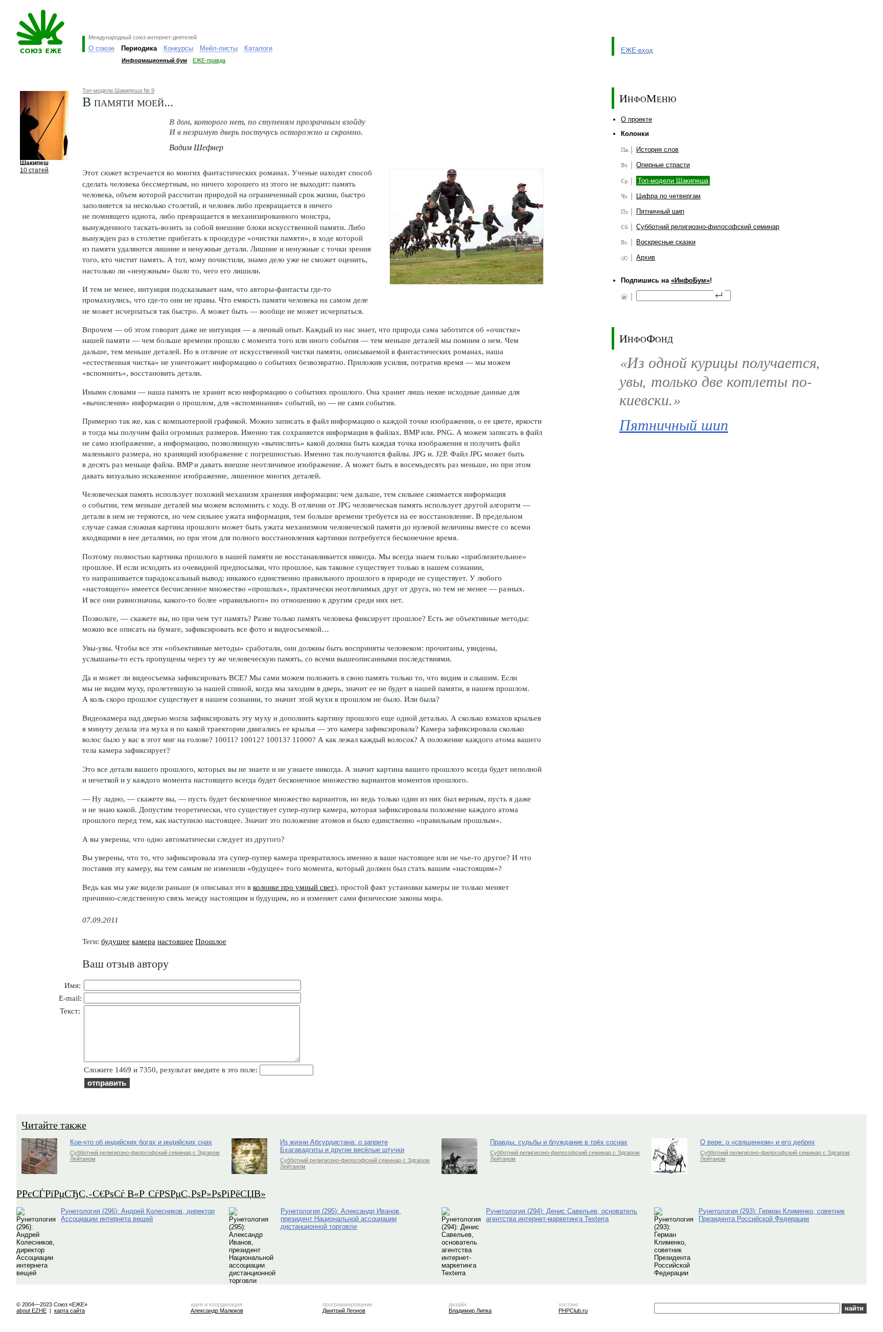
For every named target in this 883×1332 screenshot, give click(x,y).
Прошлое (210, 941)
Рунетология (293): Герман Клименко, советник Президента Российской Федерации (772, 1215)
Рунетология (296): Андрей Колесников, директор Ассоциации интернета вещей (138, 1215)
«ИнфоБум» (690, 280)
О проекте (636, 119)
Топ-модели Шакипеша (673, 181)
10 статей (34, 170)
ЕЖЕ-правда (209, 60)
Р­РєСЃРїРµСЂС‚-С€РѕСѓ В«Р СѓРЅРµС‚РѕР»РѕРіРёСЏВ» (141, 1193)
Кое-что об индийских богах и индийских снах (141, 1142)
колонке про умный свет (293, 887)
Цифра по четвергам (668, 196)
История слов (657, 149)
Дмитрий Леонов (343, 1310)
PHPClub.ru (573, 1310)
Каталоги (258, 48)
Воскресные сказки (665, 242)
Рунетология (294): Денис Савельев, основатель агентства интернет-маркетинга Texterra (561, 1215)
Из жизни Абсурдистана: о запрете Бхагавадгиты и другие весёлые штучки (342, 1146)
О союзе (101, 48)
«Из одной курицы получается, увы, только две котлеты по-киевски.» (720, 380)
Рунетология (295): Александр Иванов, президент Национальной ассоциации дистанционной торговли (341, 1218)
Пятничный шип (660, 211)
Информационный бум (154, 60)
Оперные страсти (663, 165)
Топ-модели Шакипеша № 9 (118, 90)
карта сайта (69, 1310)
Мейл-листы (219, 48)
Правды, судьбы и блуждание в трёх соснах (559, 1142)
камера (143, 941)
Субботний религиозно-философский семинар (707, 227)
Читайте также (53, 1125)
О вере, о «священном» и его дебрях (757, 1142)
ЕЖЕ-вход (637, 50)
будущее (115, 941)
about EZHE (31, 1310)
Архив (645, 257)
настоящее (175, 941)
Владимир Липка (470, 1310)
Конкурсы (178, 48)
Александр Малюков (217, 1310)
